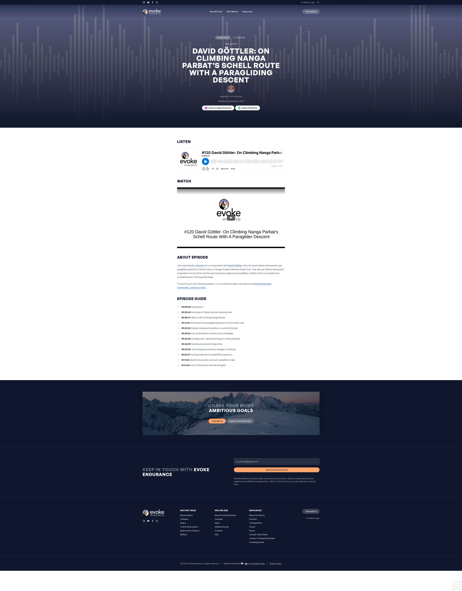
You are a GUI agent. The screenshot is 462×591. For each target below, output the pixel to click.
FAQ (216, 534)
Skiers (183, 523)
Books (252, 530)
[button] (231, 217)
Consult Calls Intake (258, 534)
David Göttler (235, 265)
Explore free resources (240, 421)
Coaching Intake (256, 542)
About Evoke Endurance (225, 515)
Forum (252, 527)
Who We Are (232, 11)
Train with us (311, 11)
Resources (247, 11)
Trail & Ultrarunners (189, 527)
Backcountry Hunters (189, 530)
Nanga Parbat (223, 37)
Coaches (219, 519)
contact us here (198, 287)
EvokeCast (240, 37)
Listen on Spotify (249, 108)
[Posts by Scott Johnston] (231, 89)
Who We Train (216, 11)
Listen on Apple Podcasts (219, 108)
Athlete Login (309, 2)
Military (183, 534)
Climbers (184, 519)
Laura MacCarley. (257, 563)
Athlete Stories (222, 527)
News (217, 523)
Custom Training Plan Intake (262, 538)
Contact (218, 530)
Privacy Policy (276, 563)
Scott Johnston (235, 96)
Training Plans (255, 523)
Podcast (253, 519)
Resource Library (257, 515)
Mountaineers (186, 515)
